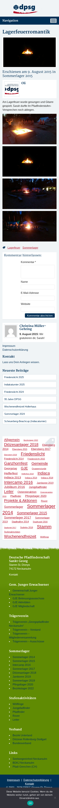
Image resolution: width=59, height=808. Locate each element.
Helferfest (11, 473)
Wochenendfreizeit (20, 536)
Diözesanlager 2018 (21, 444)
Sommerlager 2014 (24, 657)
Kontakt (13, 574)
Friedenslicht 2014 (14, 458)
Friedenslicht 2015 (36, 459)
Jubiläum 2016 (14, 487)
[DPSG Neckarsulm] (29, 9)
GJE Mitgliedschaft (23, 606)
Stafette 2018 (26, 527)
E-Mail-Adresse (30, 293)
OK (30, 803)
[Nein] (55, 797)
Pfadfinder (15, 496)
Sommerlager (30, 247)
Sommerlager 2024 (14, 413)
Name (24, 281)
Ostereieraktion (27, 491)
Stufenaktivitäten (12, 532)
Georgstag (10, 468)
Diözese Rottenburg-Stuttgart (29, 739)
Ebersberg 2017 (40, 449)
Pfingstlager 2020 (35, 495)
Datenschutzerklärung (15, 349)
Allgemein (12, 439)
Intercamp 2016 (18, 482)
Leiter (9, 491)
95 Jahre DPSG (12, 399)
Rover (44, 501)
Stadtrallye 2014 (20, 521)
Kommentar (28, 262)
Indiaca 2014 (31, 478)
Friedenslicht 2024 (14, 391)
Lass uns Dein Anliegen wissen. (21, 362)
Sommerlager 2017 (17, 517)
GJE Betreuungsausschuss (28, 598)
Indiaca (44, 473)
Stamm (44, 526)
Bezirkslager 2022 (31, 440)
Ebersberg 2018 (10, 455)
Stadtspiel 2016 (40, 522)
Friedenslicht (33, 453)
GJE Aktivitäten (21, 602)
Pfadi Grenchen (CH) (25, 766)
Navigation (10, 20)
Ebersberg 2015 (19, 449)
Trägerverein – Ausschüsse (28, 641)
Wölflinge (44, 537)
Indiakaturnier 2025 (14, 384)
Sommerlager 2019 (24, 680)
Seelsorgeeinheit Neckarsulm (30, 758)
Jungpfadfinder (38, 487)
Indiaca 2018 (47, 478)
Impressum (8, 345)
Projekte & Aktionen (20, 500)
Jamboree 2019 (45, 482)
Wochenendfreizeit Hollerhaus (20, 406)
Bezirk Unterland (22, 735)
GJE (24, 468)
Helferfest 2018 (27, 474)
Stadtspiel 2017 (10, 528)
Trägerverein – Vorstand (26, 629)
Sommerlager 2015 (17, 76)
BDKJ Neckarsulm (23, 762)
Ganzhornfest (16, 463)
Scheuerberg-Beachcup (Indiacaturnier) (25, 421)
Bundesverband (22, 743)
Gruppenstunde (39, 468)
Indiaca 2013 (12, 477)
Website (25, 304)
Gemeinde (39, 463)
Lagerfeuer (14, 247)
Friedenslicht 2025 (14, 377)
